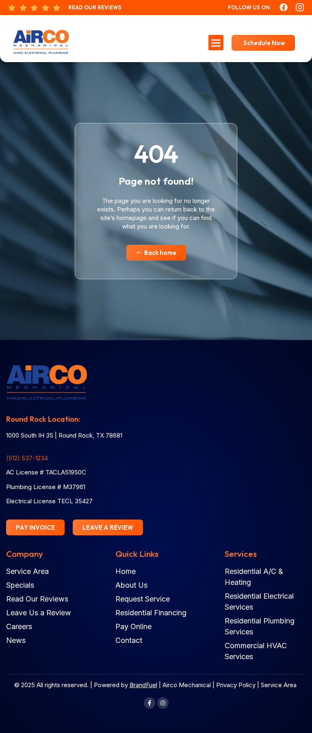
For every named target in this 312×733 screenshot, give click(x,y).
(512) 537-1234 (27, 458)
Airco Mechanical (186, 685)
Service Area (279, 685)
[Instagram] (163, 703)
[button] (216, 42)
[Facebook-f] (149, 703)
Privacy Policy (236, 685)
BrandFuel (143, 685)
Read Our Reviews (94, 7)
